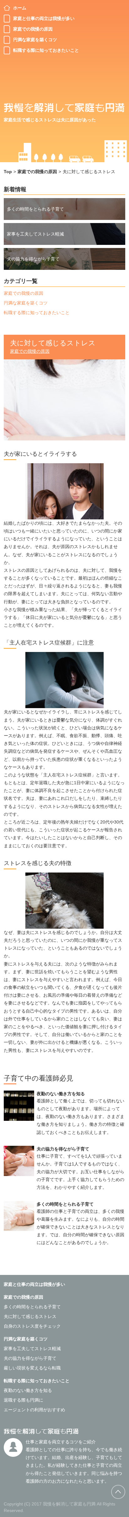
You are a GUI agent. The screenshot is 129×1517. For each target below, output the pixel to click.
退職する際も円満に (23, 1400)
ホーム (19, 7)
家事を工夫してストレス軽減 (35, 233)
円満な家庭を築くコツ (35, 39)
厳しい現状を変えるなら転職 (32, 1367)
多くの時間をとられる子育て (35, 209)
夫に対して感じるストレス (30, 1316)
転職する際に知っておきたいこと (46, 50)
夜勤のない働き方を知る (61, 1093)
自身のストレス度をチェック (32, 1326)
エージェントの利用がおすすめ (34, 1409)
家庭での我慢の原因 (33, 29)
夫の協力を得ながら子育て (33, 258)
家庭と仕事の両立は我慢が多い (44, 18)
